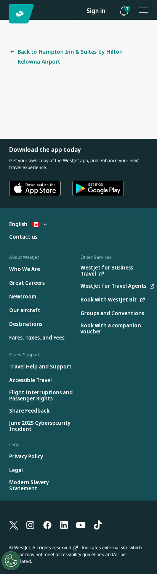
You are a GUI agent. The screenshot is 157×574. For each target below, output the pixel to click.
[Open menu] (143, 9)
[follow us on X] (13, 524)
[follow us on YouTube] (80, 524)
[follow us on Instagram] (30, 524)
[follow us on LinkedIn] (64, 524)
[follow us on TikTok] (97, 524)
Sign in (96, 10)
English (19, 224)
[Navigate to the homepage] (22, 14)
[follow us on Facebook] (47, 524)
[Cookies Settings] (11, 560)
